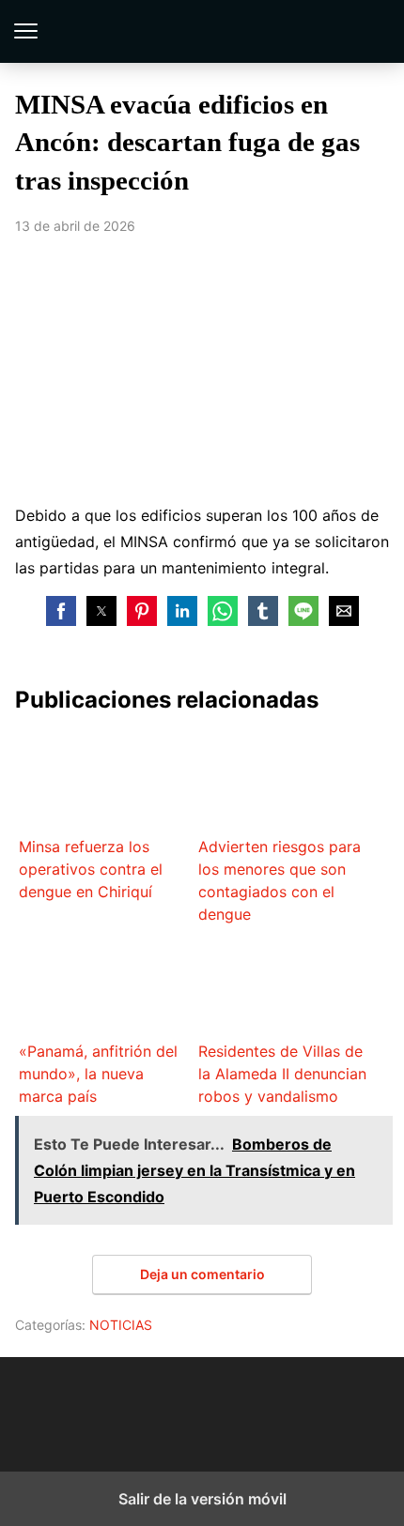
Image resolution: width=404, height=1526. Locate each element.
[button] (61, 611)
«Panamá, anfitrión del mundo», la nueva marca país (98, 1074)
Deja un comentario (202, 1274)
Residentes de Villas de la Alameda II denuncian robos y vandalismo (282, 1074)
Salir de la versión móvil (202, 1498)
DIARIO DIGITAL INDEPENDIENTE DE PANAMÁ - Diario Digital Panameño (202, 31)
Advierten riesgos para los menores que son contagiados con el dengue (279, 880)
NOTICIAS (120, 1325)
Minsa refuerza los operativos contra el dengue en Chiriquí (91, 869)
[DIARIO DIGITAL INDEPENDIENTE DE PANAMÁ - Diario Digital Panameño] (202, 1403)
